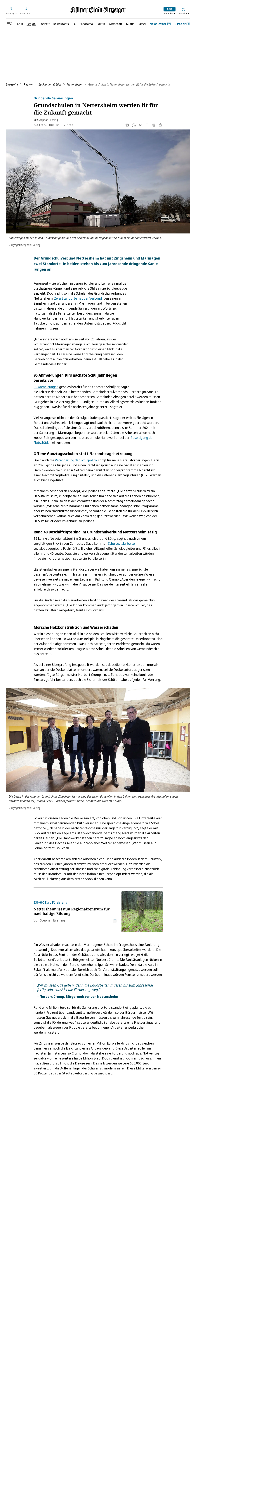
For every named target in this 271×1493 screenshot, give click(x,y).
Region (28, 84)
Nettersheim (74, 84)
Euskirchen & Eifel (50, 84)
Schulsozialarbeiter (122, 543)
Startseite (12, 84)
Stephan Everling (48, 120)
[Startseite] (98, 10)
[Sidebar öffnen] (9, 24)
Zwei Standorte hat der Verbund (78, 298)
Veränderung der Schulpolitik (76, 460)
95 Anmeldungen (46, 387)
